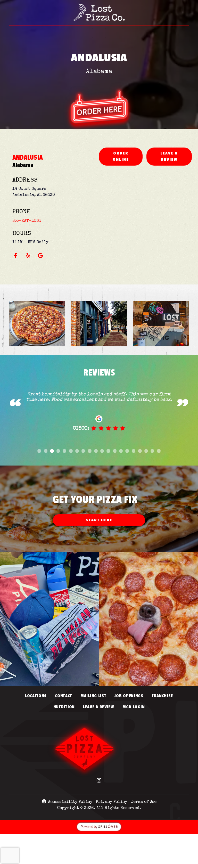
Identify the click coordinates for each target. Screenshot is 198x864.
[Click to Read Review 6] (70, 450)
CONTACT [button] (65, 695)
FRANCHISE (162, 695)
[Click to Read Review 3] (52, 450)
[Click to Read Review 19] (152, 450)
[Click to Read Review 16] (133, 450)
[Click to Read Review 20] (158, 450)
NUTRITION (66, 707)
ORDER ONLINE (128, 156)
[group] (99, 418)
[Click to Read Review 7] (77, 450)
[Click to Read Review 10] (96, 450)
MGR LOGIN (135, 707)
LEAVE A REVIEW (176, 156)
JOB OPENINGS (128, 695)
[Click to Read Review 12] (108, 450)
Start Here (99, 520)
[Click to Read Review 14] (121, 450)
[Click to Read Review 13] (115, 450)
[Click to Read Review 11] (102, 450)
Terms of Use (143, 802)
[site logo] (99, 13)
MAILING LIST (93, 695)
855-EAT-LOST (27, 221)
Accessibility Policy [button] (69, 802)
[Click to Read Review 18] (146, 450)
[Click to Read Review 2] (45, 450)
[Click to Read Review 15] (127, 450)
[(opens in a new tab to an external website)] (99, 97)
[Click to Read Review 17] (140, 450)
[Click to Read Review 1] (39, 450)
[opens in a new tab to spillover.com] (99, 827)
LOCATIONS (36, 695)
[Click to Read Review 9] (89, 450)
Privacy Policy (111, 802)
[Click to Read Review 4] (58, 450)
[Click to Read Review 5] (64, 450)
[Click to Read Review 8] (83, 450)
